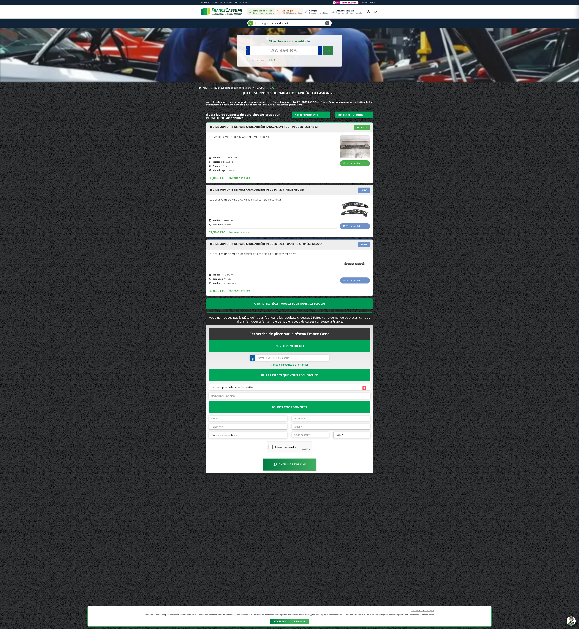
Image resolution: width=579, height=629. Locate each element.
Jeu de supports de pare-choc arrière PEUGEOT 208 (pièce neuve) (257, 189)
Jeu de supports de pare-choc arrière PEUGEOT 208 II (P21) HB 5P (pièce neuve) (266, 243)
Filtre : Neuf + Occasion (354, 115)
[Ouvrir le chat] (571, 622)
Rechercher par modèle (260, 60)
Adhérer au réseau (370, 2)
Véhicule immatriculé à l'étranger (289, 364)
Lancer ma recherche (291, 464)
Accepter (280, 621)
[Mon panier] (375, 12)
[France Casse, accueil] (221, 11)
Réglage (299, 621)
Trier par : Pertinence (311, 115)
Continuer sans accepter (422, 610)
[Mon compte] (368, 12)
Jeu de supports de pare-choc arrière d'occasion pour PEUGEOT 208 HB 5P (264, 126)
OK (328, 50)
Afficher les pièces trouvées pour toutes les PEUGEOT (289, 303)
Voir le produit (353, 163)
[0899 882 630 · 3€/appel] (346, 2)
